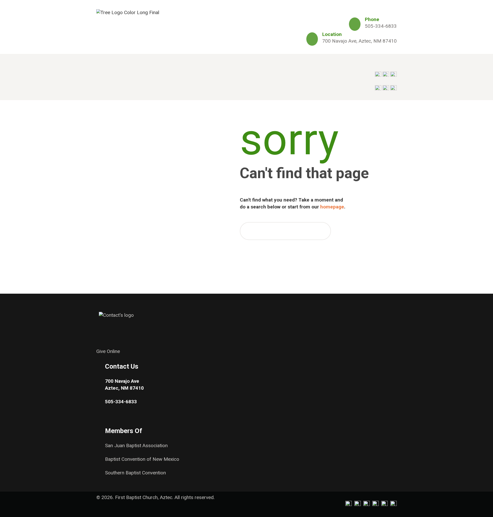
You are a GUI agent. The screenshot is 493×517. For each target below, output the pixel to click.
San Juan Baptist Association (136, 445)
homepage (332, 207)
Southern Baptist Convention (135, 473)
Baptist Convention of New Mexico (142, 459)
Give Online (108, 351)
